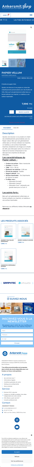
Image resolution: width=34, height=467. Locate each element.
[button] (31, 435)
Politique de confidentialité (17, 465)
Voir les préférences (17, 461)
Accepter (17, 452)
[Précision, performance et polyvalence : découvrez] (28, 308)
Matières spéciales (9, 75)
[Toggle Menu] (31, 15)
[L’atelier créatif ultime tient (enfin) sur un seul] (5, 308)
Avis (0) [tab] (16, 128)
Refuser (17, 456)
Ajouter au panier (24, 112)
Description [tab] (7, 128)
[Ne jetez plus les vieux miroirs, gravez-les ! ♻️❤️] (17, 308)
